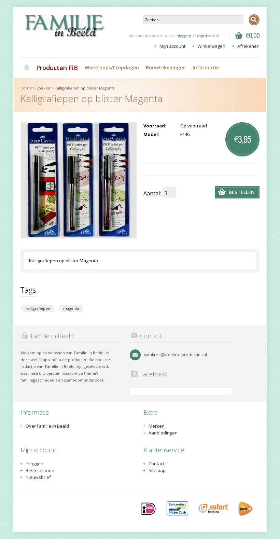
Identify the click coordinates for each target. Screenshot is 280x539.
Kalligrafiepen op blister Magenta (85, 88)
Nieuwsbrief (38, 477)
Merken (157, 426)
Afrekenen (248, 46)
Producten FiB (57, 68)
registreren (207, 35)
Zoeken (43, 88)
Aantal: (152, 193)
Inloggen (34, 463)
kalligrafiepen (38, 308)
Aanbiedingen (163, 433)
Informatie (206, 67)
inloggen (183, 35)
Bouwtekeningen (166, 67)
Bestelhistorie (40, 470)
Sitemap (157, 470)
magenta (71, 308)
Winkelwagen (211, 46)
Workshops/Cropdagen (112, 67)
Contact (156, 463)
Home (26, 67)
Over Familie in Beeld (47, 426)
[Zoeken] (254, 19)
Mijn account (172, 46)
